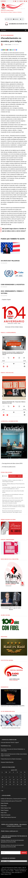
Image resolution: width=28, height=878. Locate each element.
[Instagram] (19, 1)
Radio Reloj (4, 805)
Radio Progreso (4, 810)
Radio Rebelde (4, 803)
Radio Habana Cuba (6, 808)
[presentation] (4, 476)
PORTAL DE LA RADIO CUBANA (7, 10)
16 (25, 779)
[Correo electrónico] (26, 1)
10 (2, 779)
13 (13, 779)
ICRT (10, 874)
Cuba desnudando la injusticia (12, 284)
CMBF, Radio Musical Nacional (8, 817)
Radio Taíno (4, 812)
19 (10, 782)
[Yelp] (23, 1)
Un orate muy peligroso (10, 260)
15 (21, 779)
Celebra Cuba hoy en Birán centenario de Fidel (12, 498)
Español (4, 299)
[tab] (4, 476)
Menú (4, 30)
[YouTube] (15, 1)
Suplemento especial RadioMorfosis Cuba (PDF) (12, 705)
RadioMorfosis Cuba (6, 745)
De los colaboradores (7, 35)
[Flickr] (21, 1)
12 (10, 779)
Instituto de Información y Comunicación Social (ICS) (13, 798)
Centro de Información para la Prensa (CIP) (11, 801)
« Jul (2, 790)
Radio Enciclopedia (5, 815)
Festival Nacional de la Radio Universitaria (11, 759)
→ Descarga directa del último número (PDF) (11, 463)
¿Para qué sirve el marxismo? (8, 508)
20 (13, 782)
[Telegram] (25, 1)
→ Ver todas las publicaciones (8, 466)
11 (6, 779)
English (9, 299)
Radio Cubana (8, 44)
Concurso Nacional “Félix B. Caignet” (10, 742)
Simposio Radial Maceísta (7, 762)
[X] (17, 1)
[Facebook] (13, 1)
